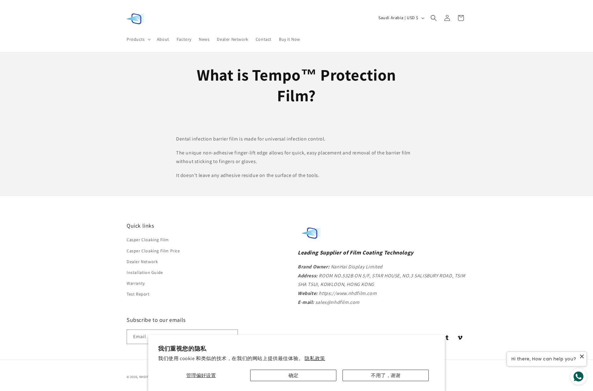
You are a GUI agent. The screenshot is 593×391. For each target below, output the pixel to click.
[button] (138, 39)
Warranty (136, 283)
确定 (293, 375)
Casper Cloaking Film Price (153, 251)
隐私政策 (315, 358)
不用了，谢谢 (386, 375)
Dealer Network (142, 261)
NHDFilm (146, 377)
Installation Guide (145, 272)
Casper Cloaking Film (148, 239)
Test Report (138, 294)
